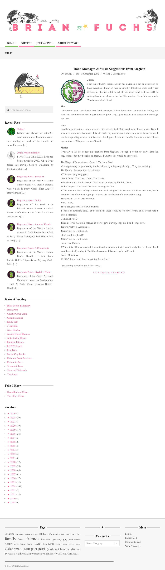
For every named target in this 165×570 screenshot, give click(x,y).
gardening (57, 539)
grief (71, 539)
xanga (75, 553)
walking (27, 553)
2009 (13, 466)
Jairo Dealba (13, 329)
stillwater (61, 549)
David (67, 534)
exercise (75, 534)
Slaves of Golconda (17, 370)
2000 (13, 498)
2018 (13, 433)
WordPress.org (132, 545)
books (27, 534)
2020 (13, 425)
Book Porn (12, 309)
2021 (13, 421)
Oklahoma (12, 548)
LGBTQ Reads (14, 346)
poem (25, 548)
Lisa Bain (12, 350)
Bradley (34, 534)
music (77, 544)
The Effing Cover (15, 395)
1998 (13, 502)
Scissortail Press (15, 366)
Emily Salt (12, 321)
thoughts (71, 549)
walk (19, 553)
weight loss (48, 553)
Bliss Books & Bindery (18, 305)
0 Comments (118, 73)
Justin (29, 543)
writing (68, 553)
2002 (13, 490)
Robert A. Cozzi (15, 362)
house (22, 543)
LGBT (38, 544)
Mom (51, 544)
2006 (13, 478)
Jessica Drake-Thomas (18, 333)
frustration (46, 539)
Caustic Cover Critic (17, 313)
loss (45, 544)
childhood (43, 534)
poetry (43, 548)
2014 (13, 449)
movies (71, 544)
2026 (13, 413)
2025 (13, 417)
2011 (13, 457)
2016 (13, 441)
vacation (11, 553)
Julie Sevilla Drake (16, 337)
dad (62, 534)
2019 (13, 429)
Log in (128, 533)
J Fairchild (12, 325)
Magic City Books (16, 354)
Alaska (10, 533)
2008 (13, 470)
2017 (13, 437)
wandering (37, 553)
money (58, 544)
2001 (13, 494)
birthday (19, 534)
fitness (21, 539)
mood (65, 544)
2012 (13, 453)
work (58, 553)
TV (6, 553)
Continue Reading (109, 272)
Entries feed (131, 537)
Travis (78, 549)
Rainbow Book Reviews (19, 358)
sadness (53, 549)
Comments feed (133, 541)
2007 (13, 474)
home (16, 544)
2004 (13, 486)
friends (32, 538)
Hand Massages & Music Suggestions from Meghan (109, 68)
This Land (12, 374)
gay (65, 539)
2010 (13, 462)
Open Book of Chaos (18, 391)
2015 (13, 445)
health (8, 544)
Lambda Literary (15, 341)
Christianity (54, 534)
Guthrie (77, 539)
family (10, 538)
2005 (13, 482)
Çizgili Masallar (15, 317)
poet (34, 548)
